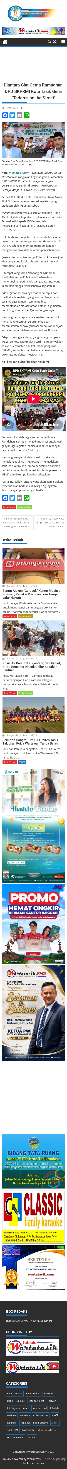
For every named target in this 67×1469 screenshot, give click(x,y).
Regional (25, 1422)
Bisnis (10, 1400)
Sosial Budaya (24, 507)
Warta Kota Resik (47, 1430)
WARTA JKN (28, 1430)
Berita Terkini (9, 507)
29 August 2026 (13, 586)
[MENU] (63, 41)
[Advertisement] (34, 65)
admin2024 (31, 586)
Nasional (11, 1415)
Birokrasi (48, 1393)
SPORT (22, 762)
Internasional (40, 1408)
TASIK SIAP (13, 1430)
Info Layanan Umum (18, 1408)
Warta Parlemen (15, 1437)
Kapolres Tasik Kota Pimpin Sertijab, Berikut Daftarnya (50, 522)
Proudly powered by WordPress (21, 1459)
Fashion (52, 1400)
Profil (55, 1415)
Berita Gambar (15, 1393)
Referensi (12, 1422)
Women (32, 1437)
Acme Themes (35, 1463)
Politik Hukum (25, 616)
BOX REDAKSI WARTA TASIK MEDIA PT (29, 1321)
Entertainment (36, 1400)
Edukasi (21, 1400)
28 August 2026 (13, 735)
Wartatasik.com (19, 172)
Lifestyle (54, 1408)
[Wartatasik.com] (5, 41)
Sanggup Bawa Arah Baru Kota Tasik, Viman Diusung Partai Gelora (16, 522)
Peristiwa (25, 1415)
